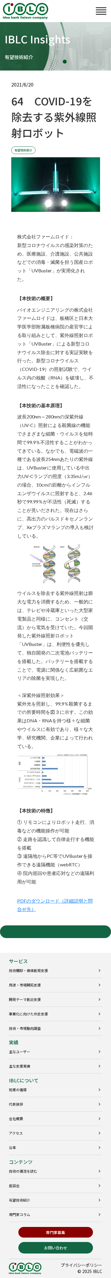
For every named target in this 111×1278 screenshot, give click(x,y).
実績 (13, 1042)
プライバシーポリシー (81, 1265)
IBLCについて (23, 1080)
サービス (18, 961)
